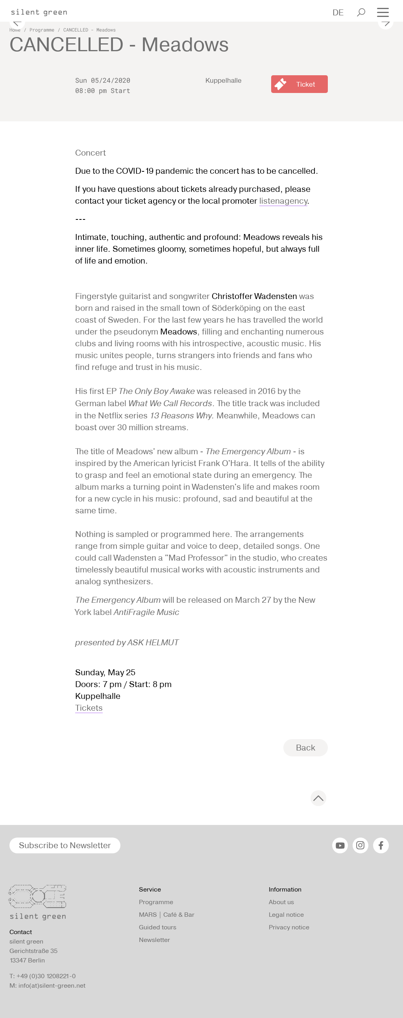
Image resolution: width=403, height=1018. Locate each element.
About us (281, 902)
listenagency (283, 201)
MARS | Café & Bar (166, 914)
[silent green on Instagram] (360, 845)
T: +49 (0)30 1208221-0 (42, 976)
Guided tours (157, 927)
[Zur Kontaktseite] (69, 904)
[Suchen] (361, 12)
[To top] (318, 798)
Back (305, 747)
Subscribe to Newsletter (65, 845)
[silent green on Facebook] (381, 845)
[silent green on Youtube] (340, 845)
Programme (42, 29)
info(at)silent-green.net (51, 985)
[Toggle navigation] (383, 12)
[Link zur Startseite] (42, 10)
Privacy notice (289, 927)
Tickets (89, 708)
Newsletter (154, 940)
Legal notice (286, 914)
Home (14, 29)
